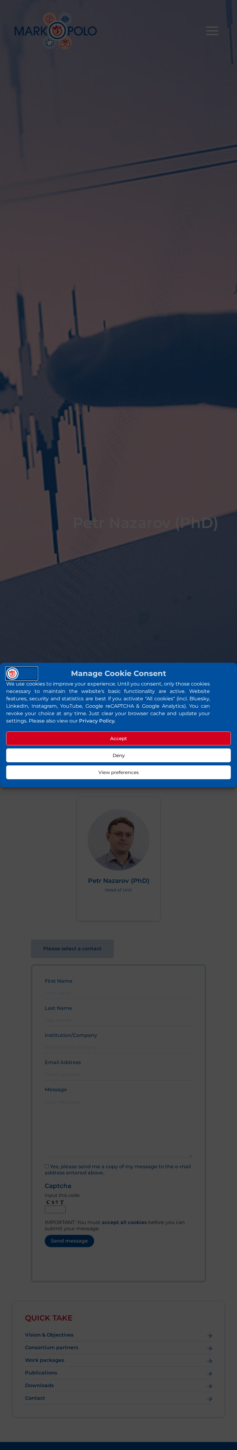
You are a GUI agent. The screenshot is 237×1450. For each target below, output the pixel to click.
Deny (119, 755)
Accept (118, 738)
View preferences (118, 772)
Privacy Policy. (97, 721)
